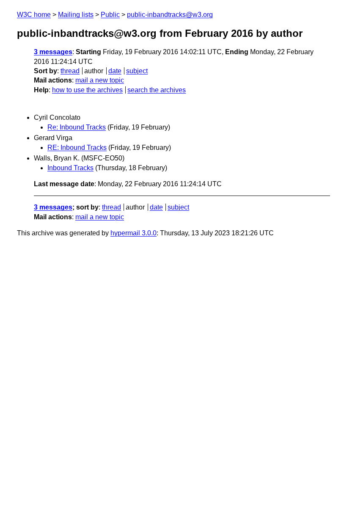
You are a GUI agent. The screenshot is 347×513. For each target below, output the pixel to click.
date (114, 70)
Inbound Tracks (70, 167)
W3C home (34, 14)
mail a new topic (99, 80)
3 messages (53, 51)
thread (70, 70)
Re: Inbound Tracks (76, 127)
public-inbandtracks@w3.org (170, 14)
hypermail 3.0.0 (133, 233)
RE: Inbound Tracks (77, 147)
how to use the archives (87, 90)
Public (110, 14)
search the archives (156, 90)
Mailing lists (76, 14)
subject (137, 70)
